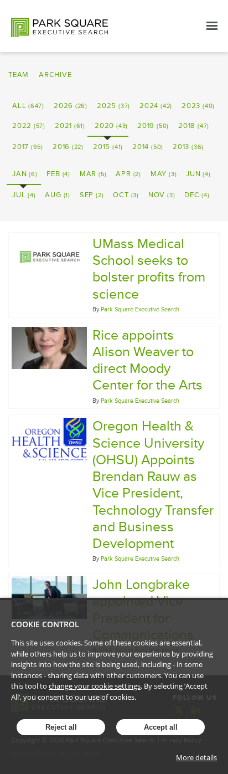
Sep (91, 195)
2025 (113, 105)
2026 (70, 105)
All (28, 105)
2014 (147, 146)
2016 (68, 146)
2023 (198, 105)
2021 (70, 125)
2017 (27, 146)
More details (196, 757)
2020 (111, 125)
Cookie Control (45, 624)
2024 (155, 105)
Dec (196, 195)
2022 (28, 125)
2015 (108, 146)
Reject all (61, 727)
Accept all (161, 727)
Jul (23, 195)
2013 (188, 146)
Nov (161, 195)
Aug (57, 195)
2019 (153, 125)
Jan (24, 174)
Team (18, 74)
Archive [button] (55, 74)
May (164, 174)
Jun (198, 174)
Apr (128, 174)
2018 (193, 125)
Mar (93, 174)
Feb (58, 174)
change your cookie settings (95, 686)
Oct (125, 195)
